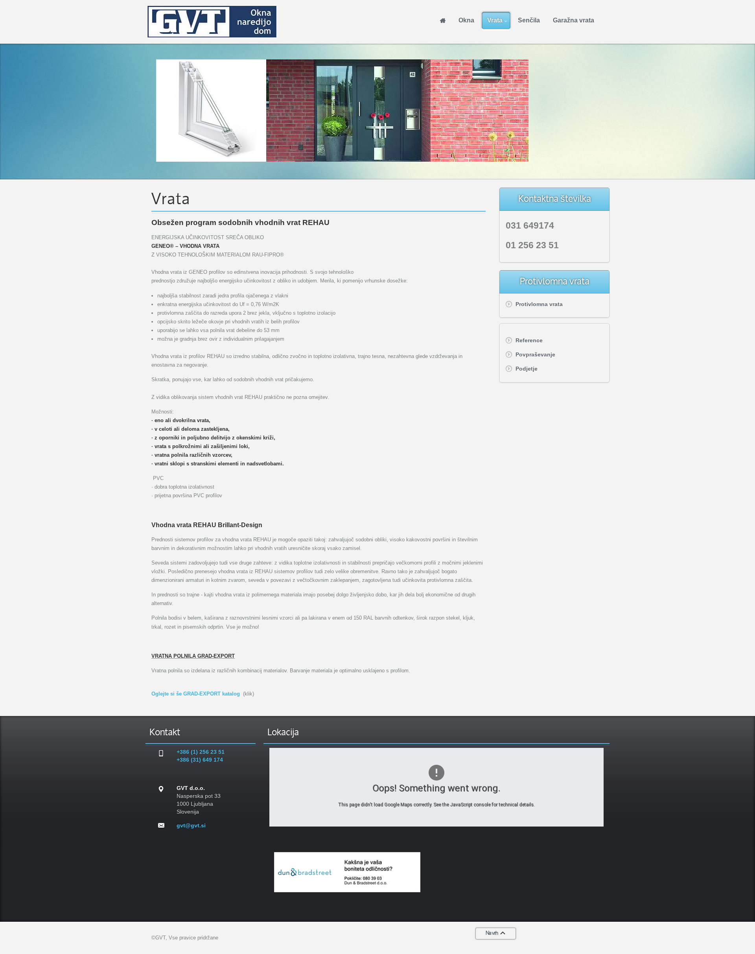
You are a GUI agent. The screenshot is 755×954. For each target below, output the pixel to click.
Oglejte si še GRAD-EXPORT (186, 694)
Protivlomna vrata (539, 304)
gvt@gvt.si (191, 825)
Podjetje (527, 368)
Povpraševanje (535, 354)
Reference (529, 340)
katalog (230, 694)
